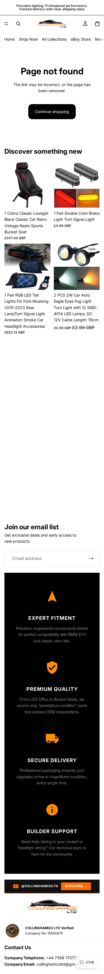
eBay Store (81, 39)
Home (9, 39)
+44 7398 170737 (62, 957)
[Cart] (97, 24)
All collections (54, 39)
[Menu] (6, 23)
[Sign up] (91, 558)
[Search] (18, 24)
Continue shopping (52, 111)
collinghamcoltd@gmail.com (62, 964)
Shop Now (28, 39)
